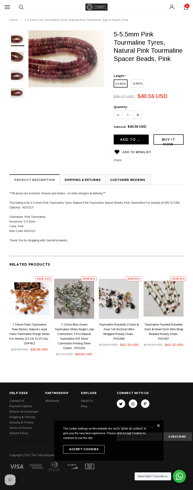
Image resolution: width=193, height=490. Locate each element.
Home (13, 20)
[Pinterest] (145, 403)
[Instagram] (133, 403)
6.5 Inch (120, 83)
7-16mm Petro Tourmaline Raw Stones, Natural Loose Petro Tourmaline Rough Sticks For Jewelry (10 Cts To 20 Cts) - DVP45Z (29, 334)
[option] (66, 59)
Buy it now (168, 141)
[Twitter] (121, 403)
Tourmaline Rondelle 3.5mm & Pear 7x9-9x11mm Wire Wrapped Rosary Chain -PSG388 (119, 331)
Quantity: (121, 107)
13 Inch (137, 83)
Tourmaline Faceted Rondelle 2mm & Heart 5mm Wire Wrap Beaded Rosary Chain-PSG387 (163, 331)
